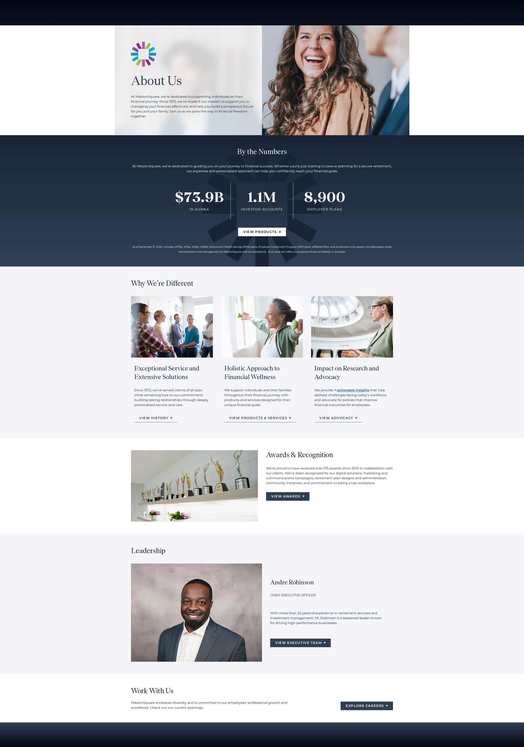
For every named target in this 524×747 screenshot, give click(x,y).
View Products (260, 232)
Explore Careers (365, 706)
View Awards (285, 496)
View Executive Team (298, 643)
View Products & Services (258, 418)
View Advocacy (336, 418)
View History (153, 418)
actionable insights (353, 390)
